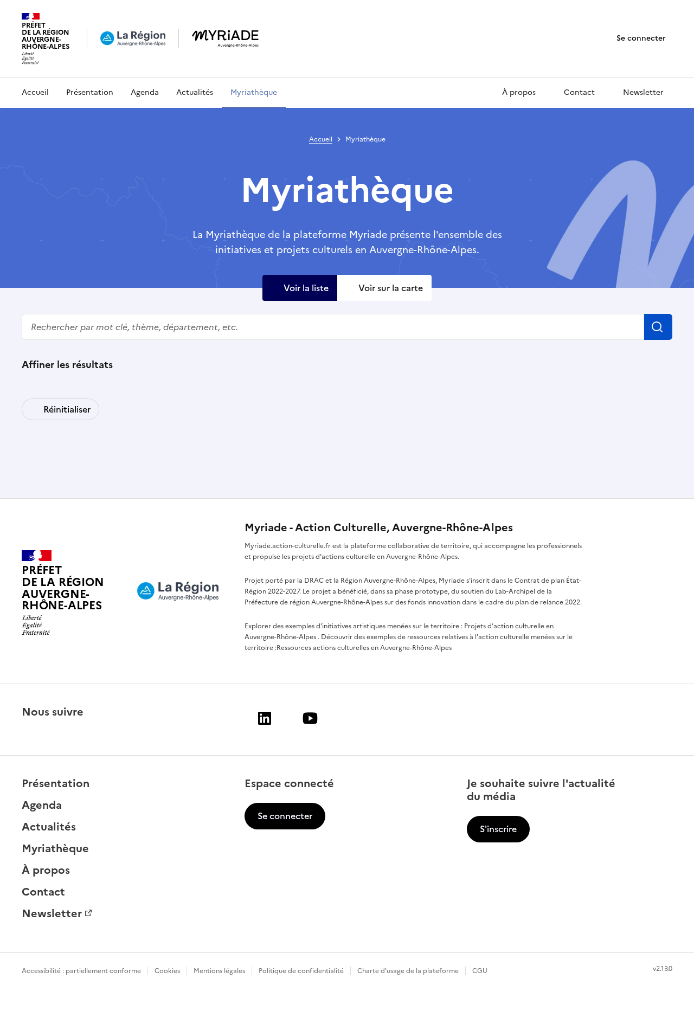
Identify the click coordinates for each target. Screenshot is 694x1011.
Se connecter (641, 38)
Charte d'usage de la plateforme (408, 971)
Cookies (167, 971)
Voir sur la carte (390, 287)
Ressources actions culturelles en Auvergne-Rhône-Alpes (364, 648)
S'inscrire (498, 828)
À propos (519, 92)
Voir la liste (306, 287)
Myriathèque (253, 92)
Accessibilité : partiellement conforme (81, 971)
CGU (479, 971)
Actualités (194, 92)
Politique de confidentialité (301, 971)
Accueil (35, 92)
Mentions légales (219, 971)
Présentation (89, 92)
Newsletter (643, 92)
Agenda (145, 92)
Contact (579, 92)
